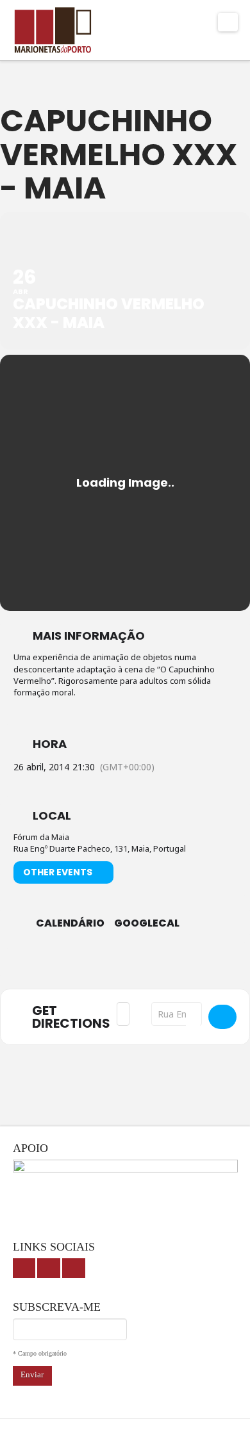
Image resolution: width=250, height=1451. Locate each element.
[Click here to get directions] (222, 1017)
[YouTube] (48, 1268)
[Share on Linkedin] (136, 966)
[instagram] (73, 1268)
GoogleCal (146, 923)
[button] (228, 22)
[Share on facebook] (85, 966)
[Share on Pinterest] (162, 966)
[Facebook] (24, 1268)
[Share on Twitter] (110, 966)
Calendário (70, 923)
